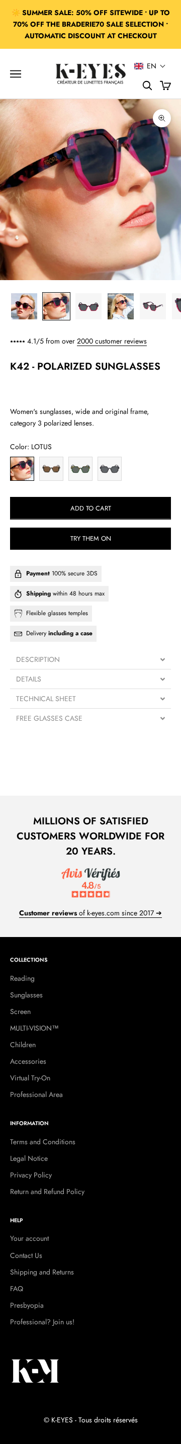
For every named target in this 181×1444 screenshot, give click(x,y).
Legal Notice (29, 1158)
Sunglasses (26, 995)
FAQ (16, 1289)
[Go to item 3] (88, 306)
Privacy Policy (31, 1175)
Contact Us (26, 1255)
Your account (29, 1238)
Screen (20, 1011)
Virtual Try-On (30, 1078)
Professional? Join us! (42, 1322)
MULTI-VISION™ (34, 1028)
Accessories (28, 1061)
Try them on (90, 538)
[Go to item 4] (121, 306)
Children (23, 1045)
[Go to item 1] (24, 306)
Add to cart (90, 508)
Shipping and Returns (42, 1272)
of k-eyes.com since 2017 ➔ (90, 913)
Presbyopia (27, 1305)
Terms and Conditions (42, 1142)
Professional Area (36, 1094)
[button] (150, 66)
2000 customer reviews (112, 341)
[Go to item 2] (56, 306)
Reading (22, 978)
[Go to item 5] (153, 306)
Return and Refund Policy (47, 1191)
